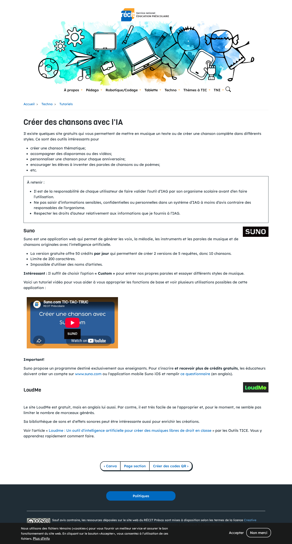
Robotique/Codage (122, 90)
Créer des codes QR (170, 466)
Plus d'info (41, 538)
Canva (110, 466)
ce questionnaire (195, 374)
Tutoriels (66, 104)
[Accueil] (145, 15)
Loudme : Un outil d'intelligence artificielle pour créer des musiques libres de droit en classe (130, 430)
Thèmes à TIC (195, 90)
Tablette (151, 90)
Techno (171, 90)
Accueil (29, 104)
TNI (217, 90)
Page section (135, 466)
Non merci (258, 533)
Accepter (236, 533)
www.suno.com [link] (88, 374)
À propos (71, 90)
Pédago (92, 90)
